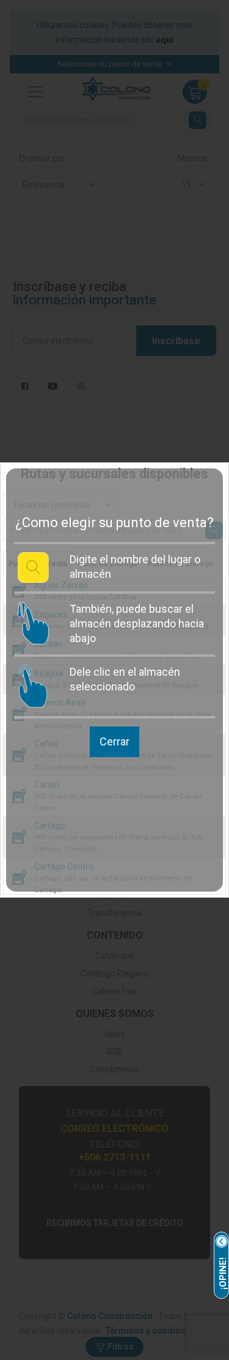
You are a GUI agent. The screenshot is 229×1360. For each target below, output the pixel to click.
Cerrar (114, 741)
